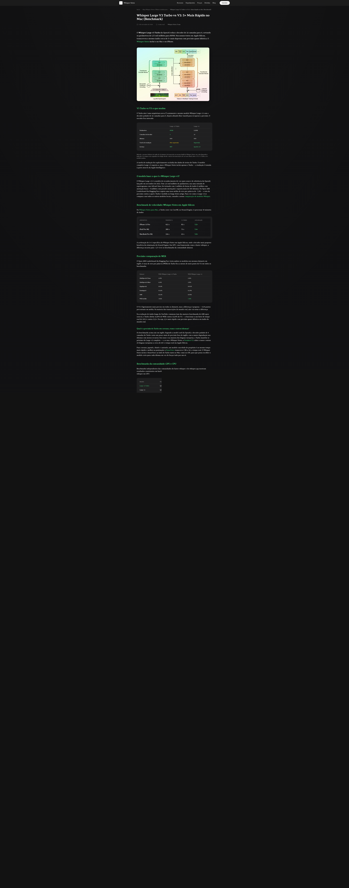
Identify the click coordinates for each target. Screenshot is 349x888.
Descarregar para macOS (187, 732)
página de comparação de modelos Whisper (158, 722)
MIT (171, 146)
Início (138, 9)
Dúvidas (207, 3)
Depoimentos (190, 3)
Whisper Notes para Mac (148, 210)
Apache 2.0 (197, 146)
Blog (214, 3)
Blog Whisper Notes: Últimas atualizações (155, 9)
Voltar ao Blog (144, 798)
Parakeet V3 (188, 340)
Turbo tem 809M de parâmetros (177, 515)
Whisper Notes (143, 42)
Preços (199, 3)
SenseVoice (170, 350)
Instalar (224, 3)
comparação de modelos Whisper (197, 196)
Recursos (180, 3)
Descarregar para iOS (163, 732)
